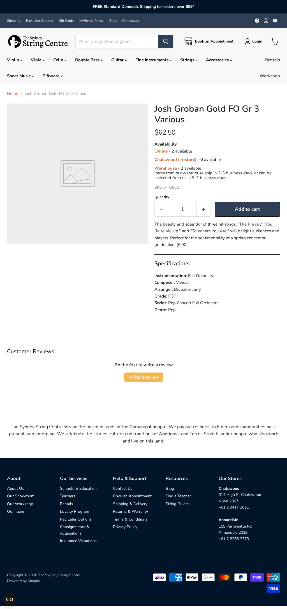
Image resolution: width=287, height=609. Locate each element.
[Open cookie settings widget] (9, 599)
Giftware (51, 76)
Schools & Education (78, 488)
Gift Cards (66, 21)
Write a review (144, 377)
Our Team (15, 511)
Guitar (118, 60)
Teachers (67, 496)
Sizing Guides (177, 504)
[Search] (165, 41)
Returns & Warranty (130, 511)
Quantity (161, 197)
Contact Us (130, 21)
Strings (187, 60)
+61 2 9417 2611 (234, 507)
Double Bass (88, 60)
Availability (165, 144)
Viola (37, 60)
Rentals (272, 60)
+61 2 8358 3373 (234, 539)
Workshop (270, 76)
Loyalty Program (74, 511)
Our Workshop (20, 504)
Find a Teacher (178, 496)
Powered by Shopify (23, 581)
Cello (58, 60)
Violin (13, 60)
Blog (113, 21)
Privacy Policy (125, 527)
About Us (15, 488)
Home (12, 93)
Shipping (13, 21)
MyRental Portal (91, 21)
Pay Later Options (39, 21)
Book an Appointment (132, 496)
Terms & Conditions (130, 519)
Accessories (218, 60)
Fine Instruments (152, 60)
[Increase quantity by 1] (203, 209)
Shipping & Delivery (130, 504)
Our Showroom (20, 496)
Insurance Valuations (78, 541)
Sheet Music (19, 76)
